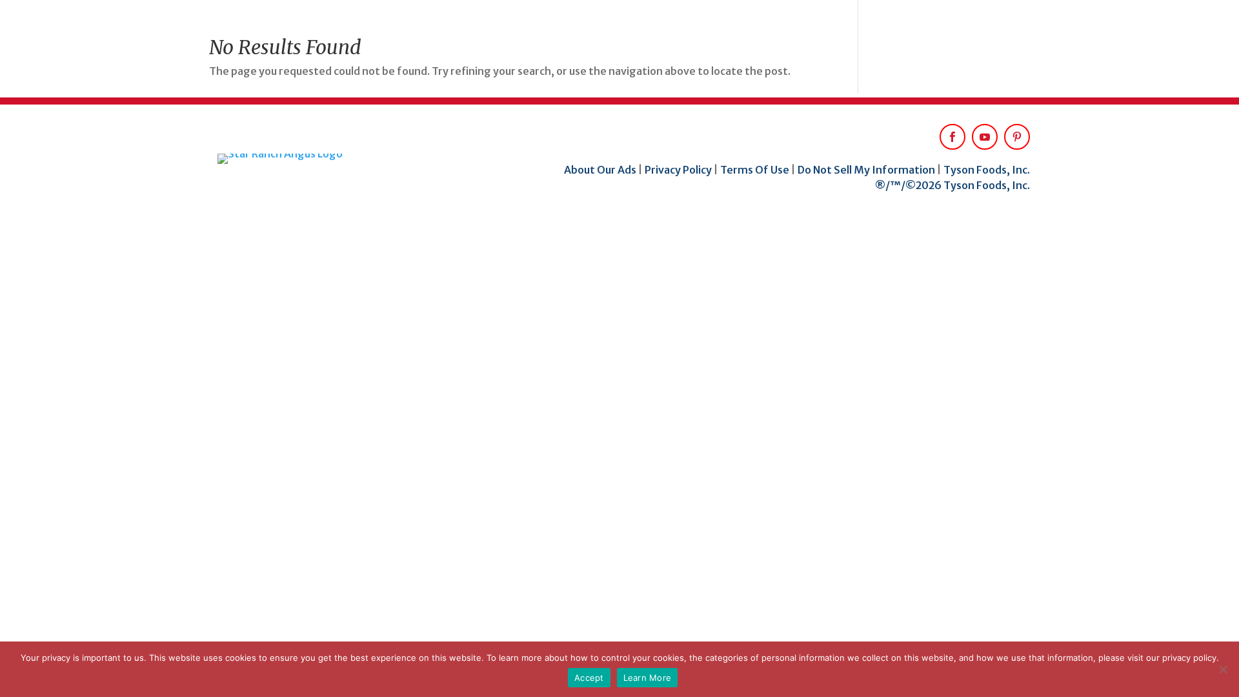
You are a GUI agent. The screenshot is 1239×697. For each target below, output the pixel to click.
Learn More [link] (647, 677)
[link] (310, 159)
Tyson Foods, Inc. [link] (986, 169)
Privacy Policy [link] (678, 169)
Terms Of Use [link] (754, 169)
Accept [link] (589, 677)
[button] (985, 137)
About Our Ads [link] (601, 169)
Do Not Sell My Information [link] (866, 169)
